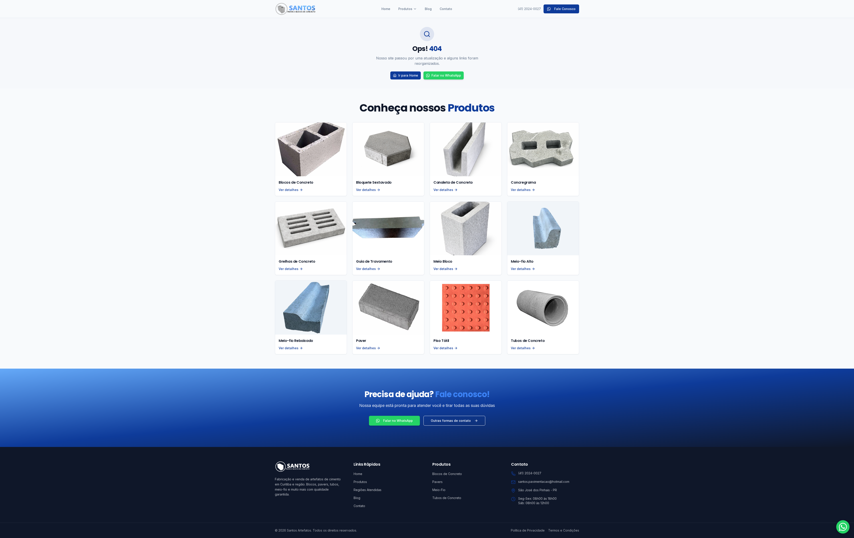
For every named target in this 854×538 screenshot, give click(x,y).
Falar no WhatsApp (446, 75)
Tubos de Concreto (446, 498)
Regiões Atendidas (367, 490)
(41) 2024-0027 (529, 9)
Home (385, 9)
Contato (446, 9)
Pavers (437, 482)
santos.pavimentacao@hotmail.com (543, 481)
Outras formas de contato (451, 420)
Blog (428, 9)
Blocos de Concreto (447, 474)
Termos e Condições (563, 530)
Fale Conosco (565, 9)
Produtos (405, 9)
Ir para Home (408, 75)
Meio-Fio (438, 490)
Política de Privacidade (528, 530)
